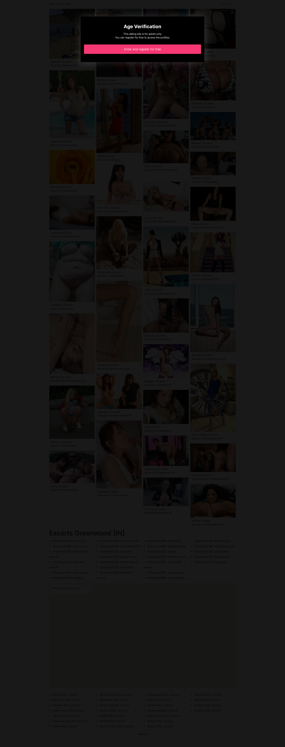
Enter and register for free (142, 49)
